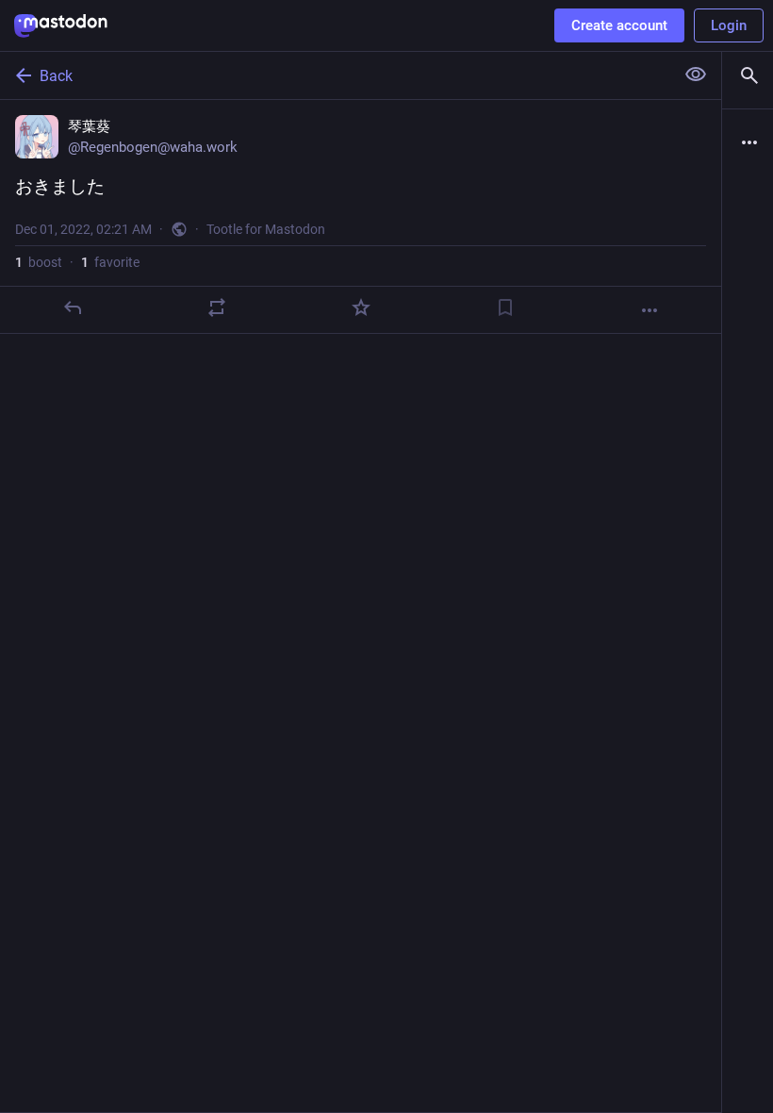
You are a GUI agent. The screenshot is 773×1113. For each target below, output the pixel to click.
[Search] (747, 75)
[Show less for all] (695, 74)
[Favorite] (361, 307)
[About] (747, 142)
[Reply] (72, 307)
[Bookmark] (505, 307)
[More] (649, 310)
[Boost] (217, 307)
